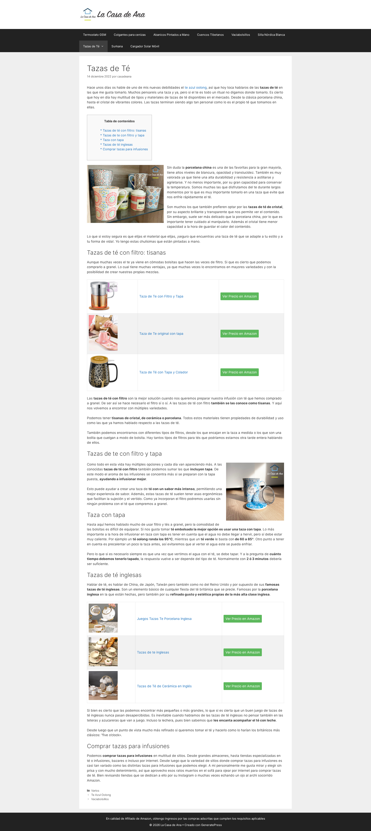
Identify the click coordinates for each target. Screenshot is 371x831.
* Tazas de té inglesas (116, 144)
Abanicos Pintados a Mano (171, 35)
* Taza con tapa (112, 140)
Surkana (117, 46)
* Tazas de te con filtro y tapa (122, 135)
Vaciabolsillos (240, 35)
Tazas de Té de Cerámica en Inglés (164, 686)
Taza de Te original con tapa (161, 334)
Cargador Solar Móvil (144, 46)
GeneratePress (211, 825)
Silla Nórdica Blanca (271, 35)
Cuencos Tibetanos (210, 35)
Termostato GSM (94, 35)
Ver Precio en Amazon (239, 296)
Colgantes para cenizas (130, 35)
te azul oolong (196, 87)
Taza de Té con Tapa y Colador (163, 372)
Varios (95, 790)
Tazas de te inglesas (153, 652)
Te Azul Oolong (101, 794)
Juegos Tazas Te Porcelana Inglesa (164, 619)
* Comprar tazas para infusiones (124, 149)
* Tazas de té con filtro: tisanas (123, 130)
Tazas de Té (91, 46)
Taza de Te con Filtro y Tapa (161, 296)
